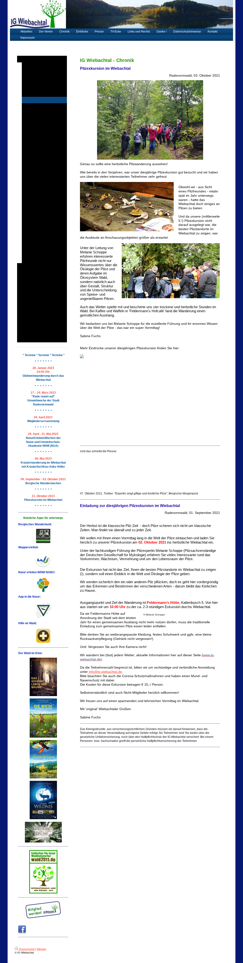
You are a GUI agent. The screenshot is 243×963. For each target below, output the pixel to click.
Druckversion (27, 949)
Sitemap (41, 949)
